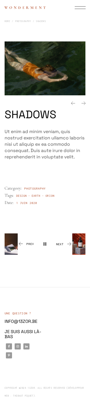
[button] (73, 103)
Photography (35, 188)
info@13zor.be (21, 321)
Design (21, 195)
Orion (49, 195)
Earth (36, 195)
